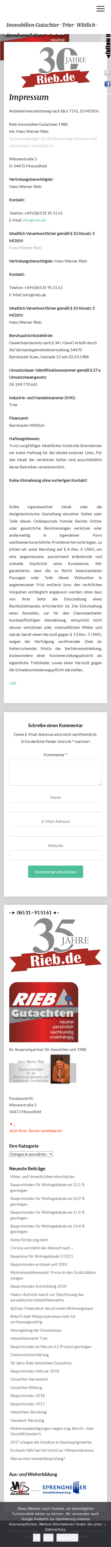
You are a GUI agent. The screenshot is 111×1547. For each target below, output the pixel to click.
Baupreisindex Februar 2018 (34, 1371)
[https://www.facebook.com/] (107, 83)
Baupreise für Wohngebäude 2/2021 (41, 1256)
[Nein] (104, 1524)
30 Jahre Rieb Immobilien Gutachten (41, 1363)
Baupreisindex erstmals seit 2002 (39, 1264)
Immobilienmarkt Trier (29, 1338)
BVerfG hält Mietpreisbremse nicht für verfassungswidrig (43, 1319)
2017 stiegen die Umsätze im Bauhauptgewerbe (51, 1442)
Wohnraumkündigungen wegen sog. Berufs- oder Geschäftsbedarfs (52, 1431)
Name (55, 797)
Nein (48, 1538)
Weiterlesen (67, 1538)
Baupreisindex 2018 (27, 1395)
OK (36, 1538)
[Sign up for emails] (107, 72)
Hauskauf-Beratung (27, 1420)
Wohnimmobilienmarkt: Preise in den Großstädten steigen (53, 1275)
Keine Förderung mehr (29, 1239)
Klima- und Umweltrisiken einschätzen (42, 1176)
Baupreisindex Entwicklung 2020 (38, 1286)
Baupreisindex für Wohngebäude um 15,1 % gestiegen (47, 1187)
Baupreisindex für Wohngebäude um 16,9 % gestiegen (47, 1201)
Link (13, 682)
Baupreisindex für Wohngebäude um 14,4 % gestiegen (47, 1229)
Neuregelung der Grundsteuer (36, 1330)
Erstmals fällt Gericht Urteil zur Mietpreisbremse (52, 1450)
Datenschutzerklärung (29, 1354)
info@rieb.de (34, 219)
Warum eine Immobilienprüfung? (37, 1458)
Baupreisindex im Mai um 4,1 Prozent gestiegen (51, 1346)
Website (55, 845)
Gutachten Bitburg (26, 1387)
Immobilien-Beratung (28, 1412)
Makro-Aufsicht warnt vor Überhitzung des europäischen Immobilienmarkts (47, 1297)
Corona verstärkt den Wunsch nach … (42, 1247)
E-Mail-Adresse (56, 821)
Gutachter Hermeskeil (29, 1379)
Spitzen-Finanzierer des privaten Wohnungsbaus (51, 1308)
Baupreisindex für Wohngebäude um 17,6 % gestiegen (47, 1215)
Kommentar (55, 754)
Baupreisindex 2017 (27, 1403)
